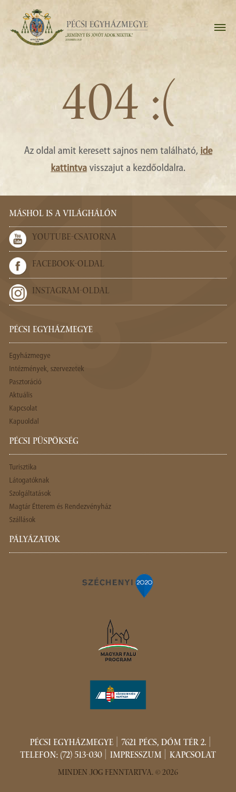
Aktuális (21, 395)
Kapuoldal (24, 421)
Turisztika (23, 467)
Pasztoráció (25, 382)
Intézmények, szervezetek (46, 369)
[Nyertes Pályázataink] (118, 585)
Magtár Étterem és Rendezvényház (60, 507)
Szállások (22, 520)
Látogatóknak (29, 480)
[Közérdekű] (118, 695)
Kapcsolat (23, 408)
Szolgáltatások (30, 494)
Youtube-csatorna (74, 238)
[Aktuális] (78, 27)
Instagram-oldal (70, 291)
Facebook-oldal (68, 265)
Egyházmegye (29, 356)
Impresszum (136, 756)
